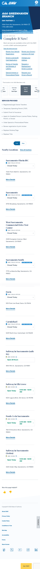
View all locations (25, 150)
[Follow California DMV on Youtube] (20, 550)
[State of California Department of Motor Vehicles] (12, 3)
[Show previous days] (1, 91)
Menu (36, 4)
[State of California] (4, 3)
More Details (10, 179)
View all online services (10, 48)
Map (23, 143)
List (17, 143)
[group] (14, 90)
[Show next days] (38, 91)
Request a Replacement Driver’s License (27, 66)
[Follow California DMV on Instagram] (28, 550)
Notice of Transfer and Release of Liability (12, 66)
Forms (3, 539)
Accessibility (5, 535)
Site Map (4, 530)
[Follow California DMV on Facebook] (4, 550)
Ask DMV (26, 566)
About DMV (5, 511)
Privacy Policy (6, 516)
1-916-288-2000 (7, 27)
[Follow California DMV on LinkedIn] (36, 550)
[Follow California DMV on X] (12, 550)
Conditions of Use (7, 525)
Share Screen (5, 544)
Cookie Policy (6, 521)
